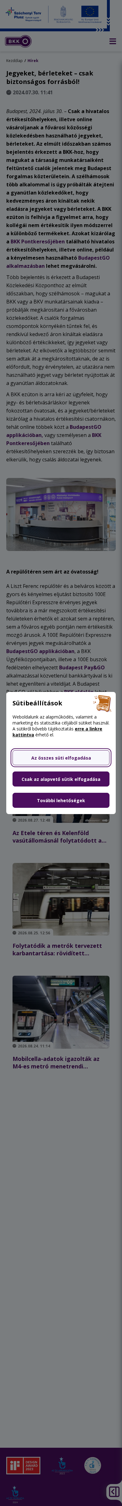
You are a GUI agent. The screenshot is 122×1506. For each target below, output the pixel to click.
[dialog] (61, 753)
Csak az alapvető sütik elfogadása (61, 779)
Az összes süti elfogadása (61, 758)
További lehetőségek (61, 800)
